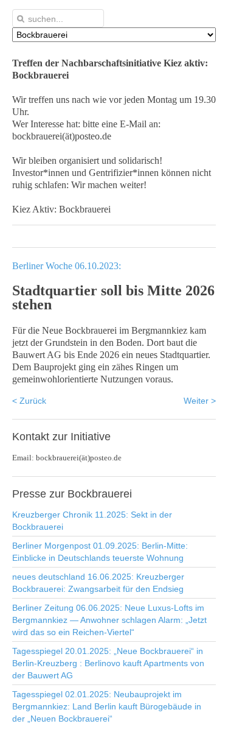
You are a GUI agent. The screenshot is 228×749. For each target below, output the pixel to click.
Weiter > (200, 401)
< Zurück (29, 401)
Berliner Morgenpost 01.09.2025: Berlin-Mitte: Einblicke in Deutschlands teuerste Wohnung (100, 552)
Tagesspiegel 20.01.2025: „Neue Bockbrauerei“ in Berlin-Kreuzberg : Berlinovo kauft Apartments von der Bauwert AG (108, 663)
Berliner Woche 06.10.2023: (66, 266)
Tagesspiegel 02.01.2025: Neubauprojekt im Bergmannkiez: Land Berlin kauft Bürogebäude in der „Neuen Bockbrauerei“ (106, 706)
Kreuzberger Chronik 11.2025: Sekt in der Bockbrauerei (92, 521)
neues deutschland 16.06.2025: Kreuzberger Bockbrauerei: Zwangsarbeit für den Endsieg (98, 583)
